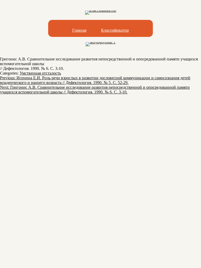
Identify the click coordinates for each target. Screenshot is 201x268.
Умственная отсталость (40, 73)
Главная (79, 30)
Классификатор (115, 30)
